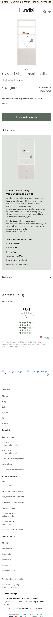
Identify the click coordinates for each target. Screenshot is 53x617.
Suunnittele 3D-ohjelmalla (13, 458)
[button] (25, 70)
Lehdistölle (6, 559)
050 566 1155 (7, 485)
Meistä (5, 543)
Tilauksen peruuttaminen (12, 529)
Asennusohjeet (8, 508)
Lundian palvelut (9, 437)
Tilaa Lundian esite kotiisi (12, 579)
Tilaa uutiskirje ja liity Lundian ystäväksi (10, 585)
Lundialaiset (7, 554)
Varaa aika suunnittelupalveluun (11, 451)
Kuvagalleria (7, 464)
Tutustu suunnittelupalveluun (11, 443)
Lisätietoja (7, 277)
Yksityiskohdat (9, 130)
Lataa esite (6, 565)
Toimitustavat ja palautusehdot (9, 514)
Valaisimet (6, 423)
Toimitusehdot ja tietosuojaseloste (9, 522)
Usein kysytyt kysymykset (13, 502)
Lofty (4, 407)
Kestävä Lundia (8, 548)
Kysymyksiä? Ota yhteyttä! (13, 496)
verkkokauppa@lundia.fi (12, 491)
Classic (5, 396)
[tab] (26, 130)
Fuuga (4, 401)
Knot (4, 418)
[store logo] (27, 10)
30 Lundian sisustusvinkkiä (13, 469)
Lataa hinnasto (8, 570)
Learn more (37, 609)
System (5, 412)
